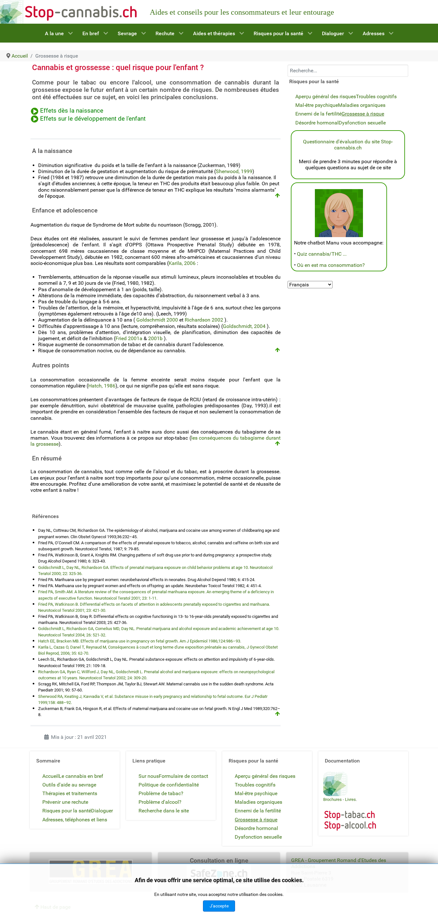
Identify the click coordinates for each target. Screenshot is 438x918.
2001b (155, 338)
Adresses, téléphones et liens (74, 820)
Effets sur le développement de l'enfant (93, 118)
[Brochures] (335, 783)
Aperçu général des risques (325, 96)
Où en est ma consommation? (331, 265)
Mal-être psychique (316, 105)
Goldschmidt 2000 (157, 320)
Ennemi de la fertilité (318, 114)
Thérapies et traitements (69, 793)
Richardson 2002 (204, 320)
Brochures (332, 799)
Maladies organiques (361, 105)
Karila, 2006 (182, 263)
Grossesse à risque (362, 114)
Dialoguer (102, 811)
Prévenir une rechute (65, 802)
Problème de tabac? (161, 793)
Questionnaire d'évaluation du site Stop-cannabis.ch (348, 145)
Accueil (50, 776)
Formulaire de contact (183, 776)
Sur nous (149, 776)
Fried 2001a (128, 338)
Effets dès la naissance (71, 110)
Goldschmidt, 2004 (244, 326)
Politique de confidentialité (169, 785)
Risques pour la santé (66, 811)
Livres (350, 799)
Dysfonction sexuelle (362, 123)
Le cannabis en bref (81, 776)
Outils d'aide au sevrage (69, 785)
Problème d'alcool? (160, 802)
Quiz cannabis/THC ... (322, 254)
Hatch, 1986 (101, 386)
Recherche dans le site (164, 811)
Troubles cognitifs (376, 96)
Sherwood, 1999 (234, 171)
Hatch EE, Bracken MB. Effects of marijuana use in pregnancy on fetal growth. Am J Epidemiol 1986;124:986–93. (139, 641)
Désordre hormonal (317, 123)
